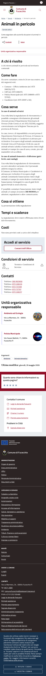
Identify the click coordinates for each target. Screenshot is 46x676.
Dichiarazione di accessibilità (12, 622)
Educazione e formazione (10, 504)
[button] (10, 3)
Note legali (5, 618)
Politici (3, 474)
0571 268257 (17, 292)
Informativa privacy (8, 615)
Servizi (10, 18)
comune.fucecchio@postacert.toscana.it (20, 591)
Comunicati (5, 555)
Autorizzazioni (6, 501)
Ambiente (18, 18)
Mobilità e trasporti (8, 518)
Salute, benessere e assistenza (13, 511)
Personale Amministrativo (11, 478)
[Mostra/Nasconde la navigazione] (4, 10)
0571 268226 (17, 284)
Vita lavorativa (6, 515)
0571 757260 (17, 287)
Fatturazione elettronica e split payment (16, 629)
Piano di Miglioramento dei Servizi (14, 625)
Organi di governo (8, 464)
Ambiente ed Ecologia (13, 313)
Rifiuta (25, 666)
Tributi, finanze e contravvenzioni (14, 533)
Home (3, 18)
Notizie (4, 552)
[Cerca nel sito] (40, 10)
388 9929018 (17, 281)
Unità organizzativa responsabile (13, 51)
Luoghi (3, 571)
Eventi (3, 575)
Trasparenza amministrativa (12, 522)
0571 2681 (8, 587)
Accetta (24, 671)
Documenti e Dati (8, 482)
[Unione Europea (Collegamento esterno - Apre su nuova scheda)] (23, 443)
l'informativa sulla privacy (13, 660)
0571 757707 (16, 289)
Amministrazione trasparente (12, 611)
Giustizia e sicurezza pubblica (12, 526)
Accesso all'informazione (10, 508)
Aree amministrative (9, 467)
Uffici (3, 471)
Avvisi (3, 559)
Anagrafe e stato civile (9, 497)
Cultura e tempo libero (9, 536)
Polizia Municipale (12, 333)
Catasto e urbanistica (9, 494)
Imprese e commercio (9, 540)
